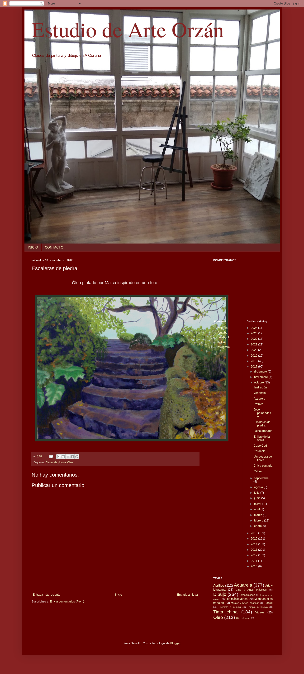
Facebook (223, 337)
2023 (254, 333)
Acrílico (218, 585)
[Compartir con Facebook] (72, 456)
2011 (254, 561)
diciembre (261, 371)
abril (257, 509)
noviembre (261, 377)
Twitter (221, 342)
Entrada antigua (187, 594)
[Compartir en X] (67, 456)
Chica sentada (263, 465)
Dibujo (219, 594)
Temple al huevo (257, 607)
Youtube (222, 332)
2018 (254, 361)
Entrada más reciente (46, 594)
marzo (258, 515)
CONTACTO (54, 247)
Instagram (223, 347)
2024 (254, 328)
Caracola (260, 451)
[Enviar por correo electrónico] (58, 456)
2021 (254, 344)
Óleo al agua (243, 618)
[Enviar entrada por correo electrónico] (51, 456)
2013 (254, 549)
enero (258, 526)
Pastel (269, 603)
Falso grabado (263, 431)
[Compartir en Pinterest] (76, 456)
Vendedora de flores (263, 458)
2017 (254, 366)
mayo (258, 504)
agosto (259, 487)
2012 (254, 555)
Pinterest (222, 328)
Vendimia (260, 393)
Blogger (175, 643)
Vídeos (259, 612)
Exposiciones (247, 594)
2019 (254, 355)
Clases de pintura (56, 462)
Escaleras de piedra (262, 424)
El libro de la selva (262, 438)
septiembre (261, 478)
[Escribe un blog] (63, 456)
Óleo (70, 462)
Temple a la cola (230, 607)
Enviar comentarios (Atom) (67, 601)
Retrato (258, 404)
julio (257, 492)
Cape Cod (260, 445)
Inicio (118, 594)
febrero (259, 520)
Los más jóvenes (236, 599)
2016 (254, 533)
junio (257, 498)
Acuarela (259, 398)
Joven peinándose (262, 413)
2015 (254, 538)
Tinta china (225, 611)
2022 (254, 338)
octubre (259, 382)
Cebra (258, 471)
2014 (254, 544)
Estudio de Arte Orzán (128, 29)
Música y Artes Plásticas (245, 603)
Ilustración (260, 387)
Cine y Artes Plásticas (251, 589)
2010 (254, 566)
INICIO (33, 247)
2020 (254, 350)
